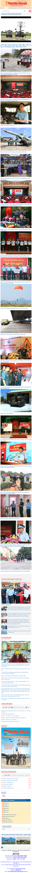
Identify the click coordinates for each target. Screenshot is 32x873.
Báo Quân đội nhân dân (8, 816)
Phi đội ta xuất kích (7, 786)
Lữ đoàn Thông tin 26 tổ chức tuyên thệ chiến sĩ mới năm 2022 (15, 571)
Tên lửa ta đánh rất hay (8, 782)
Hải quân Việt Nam (7, 820)
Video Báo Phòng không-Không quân (11, 14)
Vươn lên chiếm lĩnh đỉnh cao (7, 125)
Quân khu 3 (6, 806)
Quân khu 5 (6, 810)
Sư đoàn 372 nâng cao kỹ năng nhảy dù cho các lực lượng (14, 308)
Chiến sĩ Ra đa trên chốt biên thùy (10, 780)
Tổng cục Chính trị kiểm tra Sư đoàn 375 (10, 518)
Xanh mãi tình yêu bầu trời (9, 714)
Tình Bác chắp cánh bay (8, 788)
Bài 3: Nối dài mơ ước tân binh (9, 719)
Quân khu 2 (6, 804)
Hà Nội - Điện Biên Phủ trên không (10, 778)
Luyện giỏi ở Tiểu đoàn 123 (7, 413)
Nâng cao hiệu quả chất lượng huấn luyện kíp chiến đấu (13, 151)
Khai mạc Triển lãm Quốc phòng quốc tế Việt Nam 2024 (13, 675)
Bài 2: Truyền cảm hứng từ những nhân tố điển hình (14, 717)
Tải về (29, 778)
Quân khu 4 (6, 808)
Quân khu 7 (6, 812)
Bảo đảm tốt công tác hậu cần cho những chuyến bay (13, 334)
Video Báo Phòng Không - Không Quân (11, 579)
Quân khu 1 (6, 803)
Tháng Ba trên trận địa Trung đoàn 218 (11, 721)
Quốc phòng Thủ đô (8, 821)
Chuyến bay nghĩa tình (6, 604)
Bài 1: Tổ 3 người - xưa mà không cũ (11, 715)
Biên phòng (6, 818)
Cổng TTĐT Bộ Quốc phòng (9, 814)
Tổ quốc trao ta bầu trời (8, 784)
